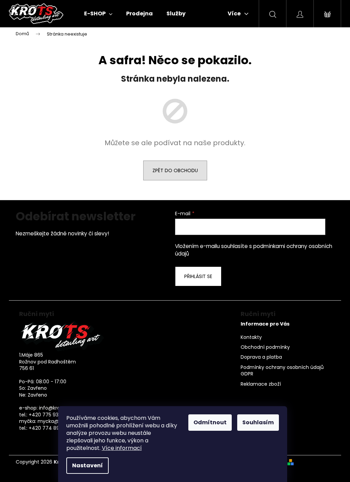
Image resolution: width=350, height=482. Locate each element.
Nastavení (87, 465)
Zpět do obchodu (175, 170)
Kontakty (251, 337)
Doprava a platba (261, 357)
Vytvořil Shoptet (315, 462)
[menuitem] (98, 13)
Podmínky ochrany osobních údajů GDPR (282, 370)
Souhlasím (258, 422)
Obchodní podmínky (265, 347)
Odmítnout (210, 422)
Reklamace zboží (261, 384)
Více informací (122, 448)
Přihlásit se (198, 276)
